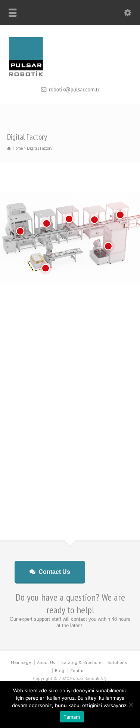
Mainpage (21, 662)
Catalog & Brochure (81, 662)
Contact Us (54, 572)
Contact (78, 670)
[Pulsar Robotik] (70, 76)
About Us (46, 662)
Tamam (71, 717)
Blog (59, 670)
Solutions (117, 662)
